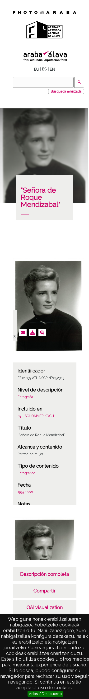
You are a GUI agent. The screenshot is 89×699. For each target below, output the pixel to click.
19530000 (25, 492)
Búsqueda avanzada (66, 91)
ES (44, 69)
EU (36, 69)
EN (52, 69)
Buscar (79, 82)
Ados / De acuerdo (45, 694)
